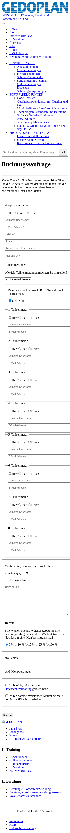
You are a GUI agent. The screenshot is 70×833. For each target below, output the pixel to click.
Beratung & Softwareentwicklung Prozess (35, 792)
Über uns (15, 42)
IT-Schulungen (18, 53)
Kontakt (14, 49)
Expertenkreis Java (20, 35)
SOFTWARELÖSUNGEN (26, 94)
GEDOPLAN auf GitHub (25, 739)
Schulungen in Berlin (30, 77)
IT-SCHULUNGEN (22, 63)
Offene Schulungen (29, 70)
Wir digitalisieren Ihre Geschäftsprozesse (42, 108)
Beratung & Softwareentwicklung (30, 56)
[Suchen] (63, 152)
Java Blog (15, 728)
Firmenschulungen (28, 73)
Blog (12, 32)
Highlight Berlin (19, 763)
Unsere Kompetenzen (30, 139)
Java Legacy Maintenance (33, 122)
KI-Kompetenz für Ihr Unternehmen (39, 143)
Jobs (12, 46)
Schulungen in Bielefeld (32, 80)
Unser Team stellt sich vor (33, 136)
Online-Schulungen (29, 84)
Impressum (16, 821)
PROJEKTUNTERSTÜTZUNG (30, 132)
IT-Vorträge (16, 767)
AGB (12, 824)
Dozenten (23, 87)
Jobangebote (17, 732)
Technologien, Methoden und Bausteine (41, 112)
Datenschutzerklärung (18, 689)
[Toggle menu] (3, 23)
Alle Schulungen (27, 66)
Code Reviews (26, 98)
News (13, 29)
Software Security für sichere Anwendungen (35, 117)
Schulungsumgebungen (31, 91)
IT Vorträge (16, 39)
